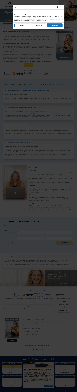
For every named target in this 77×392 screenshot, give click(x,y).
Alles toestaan (55, 25)
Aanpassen (38, 25)
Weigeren (22, 25)
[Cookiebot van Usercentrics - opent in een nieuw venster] (58, 7)
